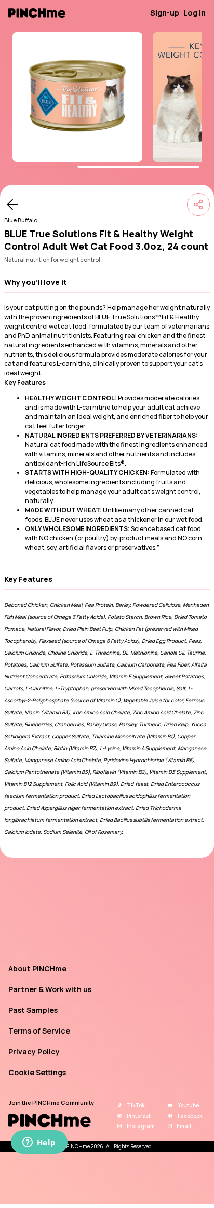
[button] (107, 282)
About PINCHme (37, 968)
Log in (194, 13)
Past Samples (33, 1010)
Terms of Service (39, 1031)
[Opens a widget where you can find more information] (39, 1143)
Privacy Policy (34, 1051)
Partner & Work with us (49, 989)
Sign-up (164, 13)
